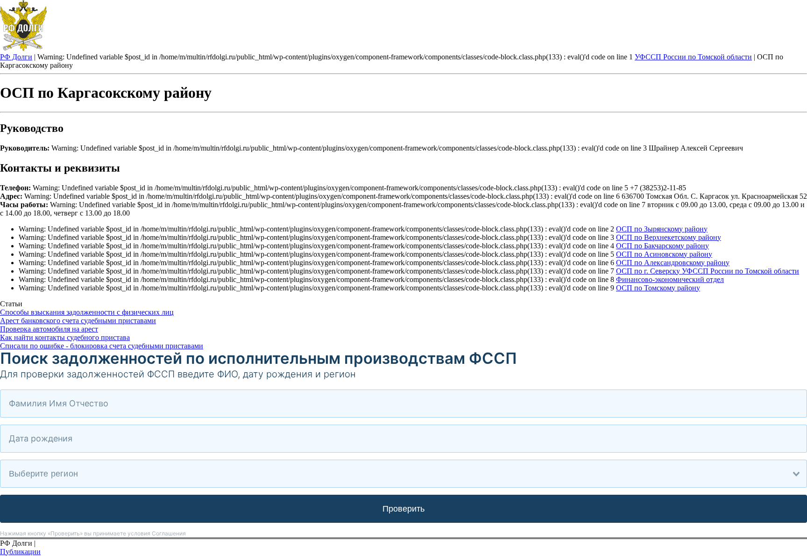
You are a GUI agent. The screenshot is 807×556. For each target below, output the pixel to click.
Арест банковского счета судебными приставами (78, 321)
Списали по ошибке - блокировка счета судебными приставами (101, 346)
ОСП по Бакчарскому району (662, 246)
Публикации (20, 552)
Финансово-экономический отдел (670, 279)
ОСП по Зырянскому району (662, 229)
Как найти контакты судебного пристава (65, 337)
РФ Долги (16, 57)
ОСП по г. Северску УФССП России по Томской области (707, 271)
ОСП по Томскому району (658, 288)
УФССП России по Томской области (693, 57)
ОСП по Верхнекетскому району (668, 237)
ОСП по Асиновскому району (664, 254)
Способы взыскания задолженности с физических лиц (87, 312)
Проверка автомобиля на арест (49, 329)
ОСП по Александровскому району (672, 263)
